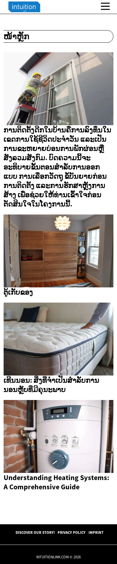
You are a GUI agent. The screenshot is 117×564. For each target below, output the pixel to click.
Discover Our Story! (35, 532)
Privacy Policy (72, 532)
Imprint (96, 532)
